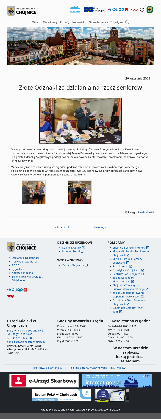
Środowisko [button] (79, 22)
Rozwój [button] (64, 22)
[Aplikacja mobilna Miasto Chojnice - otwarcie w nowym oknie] (150, 9)
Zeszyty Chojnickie (73, 265)
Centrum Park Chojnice (126, 274)
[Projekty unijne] (95, 9)
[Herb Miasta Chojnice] (21, 11)
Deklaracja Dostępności (26, 258)
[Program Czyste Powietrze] (75, 9)
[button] (127, 22)
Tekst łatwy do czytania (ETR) (49, 367)
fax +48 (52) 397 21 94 (19, 338)
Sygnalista (18, 269)
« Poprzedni (62, 227)
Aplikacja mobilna (22, 273)
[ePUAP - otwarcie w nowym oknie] (118, 9)
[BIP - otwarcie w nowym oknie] (134, 9)
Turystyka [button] (116, 22)
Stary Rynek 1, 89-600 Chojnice (25, 330)
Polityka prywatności (24, 261)
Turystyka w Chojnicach (126, 270)
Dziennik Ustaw (71, 247)
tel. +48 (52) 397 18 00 (19, 334)
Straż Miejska (120, 266)
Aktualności (147, 212)
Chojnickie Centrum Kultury (129, 247)
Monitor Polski (71, 251)
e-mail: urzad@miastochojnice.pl (26, 342)
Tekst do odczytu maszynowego (88, 367)
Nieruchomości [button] (98, 22)
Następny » (99, 227)
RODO (15, 265)
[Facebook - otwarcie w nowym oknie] (142, 9)
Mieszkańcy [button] (50, 22)
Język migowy (118, 367)
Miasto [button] (36, 22)
